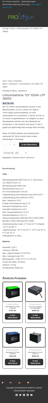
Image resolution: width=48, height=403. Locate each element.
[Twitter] (20, 395)
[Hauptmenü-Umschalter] (44, 17)
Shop (12, 28)
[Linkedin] (28, 395)
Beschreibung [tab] (8, 168)
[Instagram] (24, 395)
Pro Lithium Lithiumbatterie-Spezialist (16, 24)
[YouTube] (31, 395)
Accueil (5, 28)
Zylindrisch (13, 84)
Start (4, 81)
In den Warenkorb (29, 144)
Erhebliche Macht (9, 91)
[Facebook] (17, 395)
